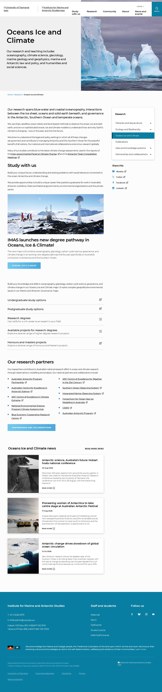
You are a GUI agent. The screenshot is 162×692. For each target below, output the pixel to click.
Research (92, 11)
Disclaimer (66, 673)
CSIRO (66, 408)
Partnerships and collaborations (31, 428)
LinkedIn (120, 188)
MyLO (93, 620)
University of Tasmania (18, 673)
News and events (140, 12)
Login (139, 6)
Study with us (76, 12)
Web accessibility (15, 679)
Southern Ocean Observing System (81, 388)
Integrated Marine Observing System (82, 393)
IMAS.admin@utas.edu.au (22, 620)
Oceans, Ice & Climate (24, 265)
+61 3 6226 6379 (16, 615)
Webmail (95, 615)
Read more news (94, 448)
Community (109, 11)
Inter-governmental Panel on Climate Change (34, 154)
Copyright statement (44, 673)
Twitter (119, 177)
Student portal (98, 630)
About (125, 11)
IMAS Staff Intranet (100, 635)
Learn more (140, 649)
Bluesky (119, 171)
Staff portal (96, 625)
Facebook (120, 182)
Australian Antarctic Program (78, 413)
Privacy (82, 673)
